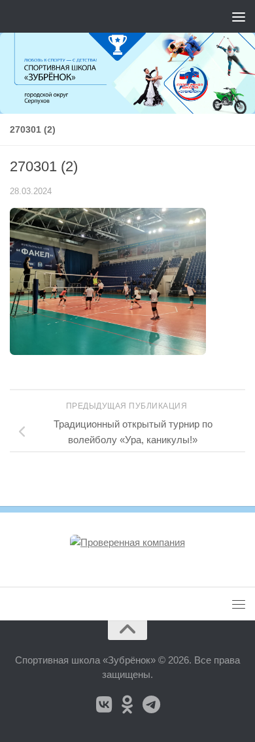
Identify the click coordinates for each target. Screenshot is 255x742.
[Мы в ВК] (104, 705)
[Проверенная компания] (127, 542)
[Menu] (238, 16)
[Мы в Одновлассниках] (127, 705)
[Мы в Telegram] (151, 705)
